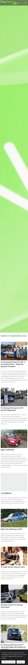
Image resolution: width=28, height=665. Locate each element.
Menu (25, 2)
